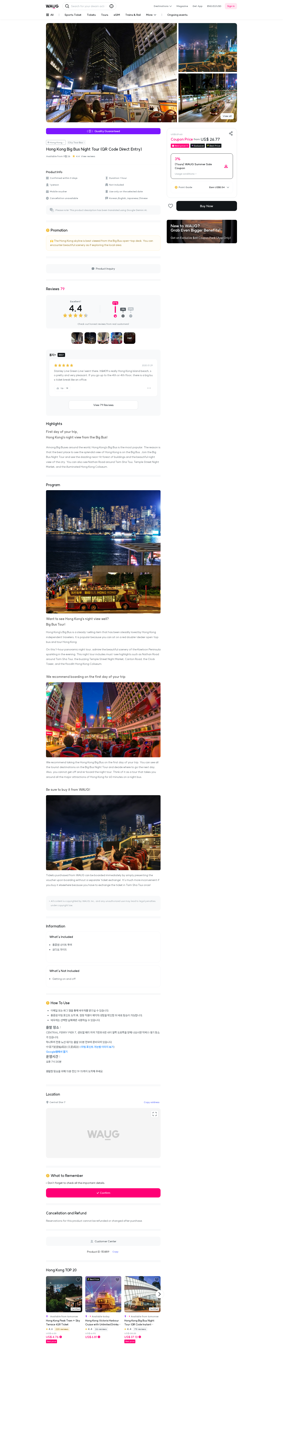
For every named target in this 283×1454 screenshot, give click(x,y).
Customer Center (105, 1241)
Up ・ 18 (64, 388)
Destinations (161, 6)
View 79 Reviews (103, 405)
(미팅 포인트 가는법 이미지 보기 (97, 1047)
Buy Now (206, 206)
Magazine (182, 6)
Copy (115, 1251)
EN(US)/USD (214, 6)
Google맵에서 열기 (57, 1051)
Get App (198, 6)
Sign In (231, 6)
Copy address (151, 1102)
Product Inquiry (105, 268)
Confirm (105, 1193)
